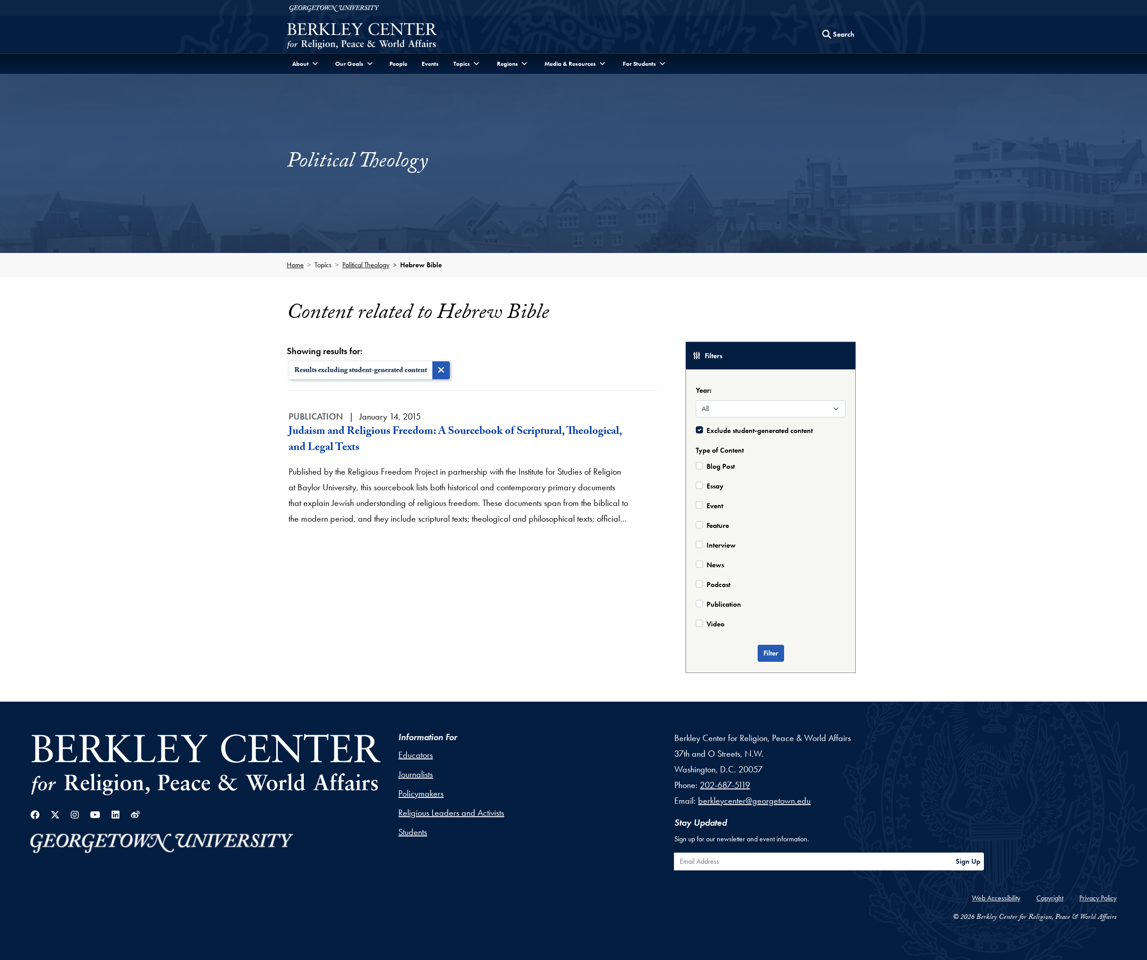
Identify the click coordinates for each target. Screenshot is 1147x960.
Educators (415, 755)
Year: (703, 390)
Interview (721, 545)
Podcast (718, 584)
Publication (724, 604)
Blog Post (721, 466)
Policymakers (421, 793)
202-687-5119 (725, 785)
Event (715, 505)
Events (430, 64)
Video (715, 624)
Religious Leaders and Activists (451, 813)
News (715, 565)
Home (295, 265)
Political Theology (365, 265)
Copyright (1049, 898)
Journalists (415, 774)
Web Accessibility (996, 898)
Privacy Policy (1098, 898)
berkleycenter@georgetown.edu (754, 800)
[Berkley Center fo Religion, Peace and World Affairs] (362, 37)
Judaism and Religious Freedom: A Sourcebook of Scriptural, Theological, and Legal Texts (455, 440)
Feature (718, 525)
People (398, 64)
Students (412, 832)
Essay (715, 486)
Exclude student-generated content (760, 430)
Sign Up (968, 861)
